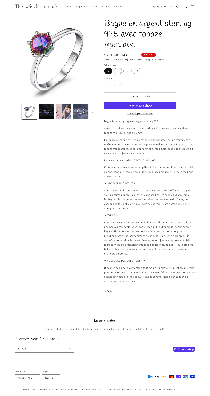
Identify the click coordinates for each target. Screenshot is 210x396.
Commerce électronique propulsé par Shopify (57, 389)
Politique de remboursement (92, 389)
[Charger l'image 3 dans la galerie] (63, 111)
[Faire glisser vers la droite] (93, 112)
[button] (81, 6)
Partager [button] (111, 291)
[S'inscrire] (70, 349)
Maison (49, 329)
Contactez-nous (91, 329)
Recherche (62, 329)
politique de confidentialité (149, 329)
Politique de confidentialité (119, 389)
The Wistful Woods (30, 389)
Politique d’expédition (167, 389)
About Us (75, 329)
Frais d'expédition (126, 59)
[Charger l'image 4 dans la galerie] (80, 111)
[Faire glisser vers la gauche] (18, 112)
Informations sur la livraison (117, 329)
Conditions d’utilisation (144, 389)
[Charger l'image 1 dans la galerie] (29, 111)
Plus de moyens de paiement (140, 113)
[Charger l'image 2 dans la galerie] (46, 111)
